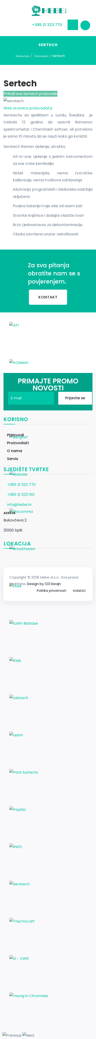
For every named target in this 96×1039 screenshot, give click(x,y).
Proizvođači (41, 56)
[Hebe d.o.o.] (48, 10)
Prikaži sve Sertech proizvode (30, 93)
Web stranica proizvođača (27, 108)
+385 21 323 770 (47, 24)
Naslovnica (22, 56)
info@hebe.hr (19, 504)
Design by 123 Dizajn (44, 583)
